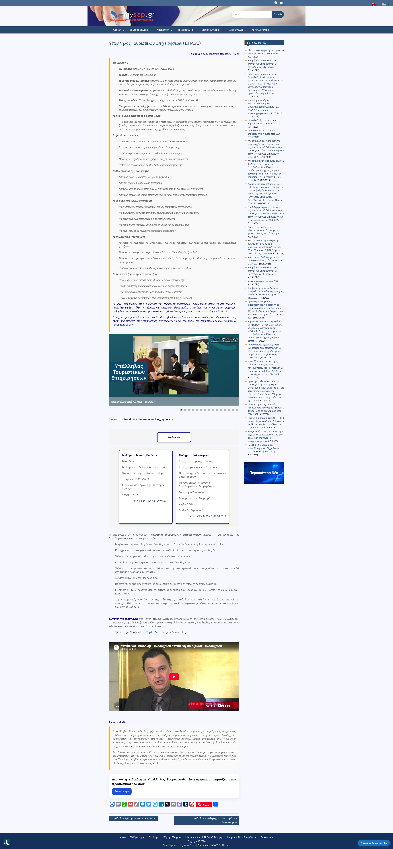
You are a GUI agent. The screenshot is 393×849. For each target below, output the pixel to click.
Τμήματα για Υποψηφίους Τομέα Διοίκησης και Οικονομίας (150, 632)
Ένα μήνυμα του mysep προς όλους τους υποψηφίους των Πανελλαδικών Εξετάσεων (263, 270)
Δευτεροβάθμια (139, 29)
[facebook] (276, 3)
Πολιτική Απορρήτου (214, 837)
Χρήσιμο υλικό (260, 29)
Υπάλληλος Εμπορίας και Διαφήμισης (133, 818)
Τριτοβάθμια (185, 29)
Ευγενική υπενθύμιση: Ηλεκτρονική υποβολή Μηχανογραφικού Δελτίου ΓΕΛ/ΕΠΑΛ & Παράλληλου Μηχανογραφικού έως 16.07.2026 (265, 107)
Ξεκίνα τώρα (122, 791)
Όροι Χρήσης (193, 837)
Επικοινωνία (267, 837)
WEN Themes (223, 845)
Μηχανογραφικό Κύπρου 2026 (263, 281)
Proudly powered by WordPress (179, 845)
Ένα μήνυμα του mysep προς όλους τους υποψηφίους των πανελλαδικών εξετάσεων (263, 63)
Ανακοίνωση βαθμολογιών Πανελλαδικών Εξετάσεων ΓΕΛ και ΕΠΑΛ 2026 (265, 260)
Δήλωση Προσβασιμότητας (243, 837)
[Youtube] (281, 3)
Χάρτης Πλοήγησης (173, 837)
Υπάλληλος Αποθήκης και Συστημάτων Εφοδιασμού (214, 820)
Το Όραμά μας (137, 837)
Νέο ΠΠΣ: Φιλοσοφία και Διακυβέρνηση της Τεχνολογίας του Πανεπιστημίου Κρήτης (264, 448)
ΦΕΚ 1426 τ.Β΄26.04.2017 (154, 500)
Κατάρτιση (163, 29)
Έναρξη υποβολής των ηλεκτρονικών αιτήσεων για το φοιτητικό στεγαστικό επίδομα (264, 230)
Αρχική (117, 29)
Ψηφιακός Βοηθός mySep (373, 842)
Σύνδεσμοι (154, 837)
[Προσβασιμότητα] (6, 842)
